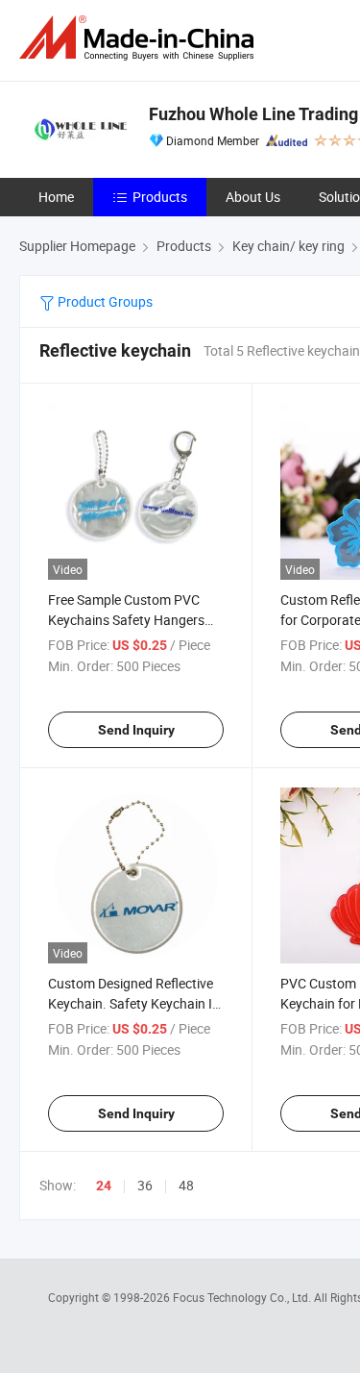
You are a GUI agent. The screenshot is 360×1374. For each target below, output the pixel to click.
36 (145, 1185)
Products (159, 196)
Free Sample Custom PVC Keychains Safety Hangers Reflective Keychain (126, 619)
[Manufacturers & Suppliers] (140, 38)
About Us (253, 196)
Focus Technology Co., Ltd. (243, 1297)
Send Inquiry (136, 729)
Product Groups (104, 301)
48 (186, 1185)
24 (103, 1185)
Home (56, 196)
